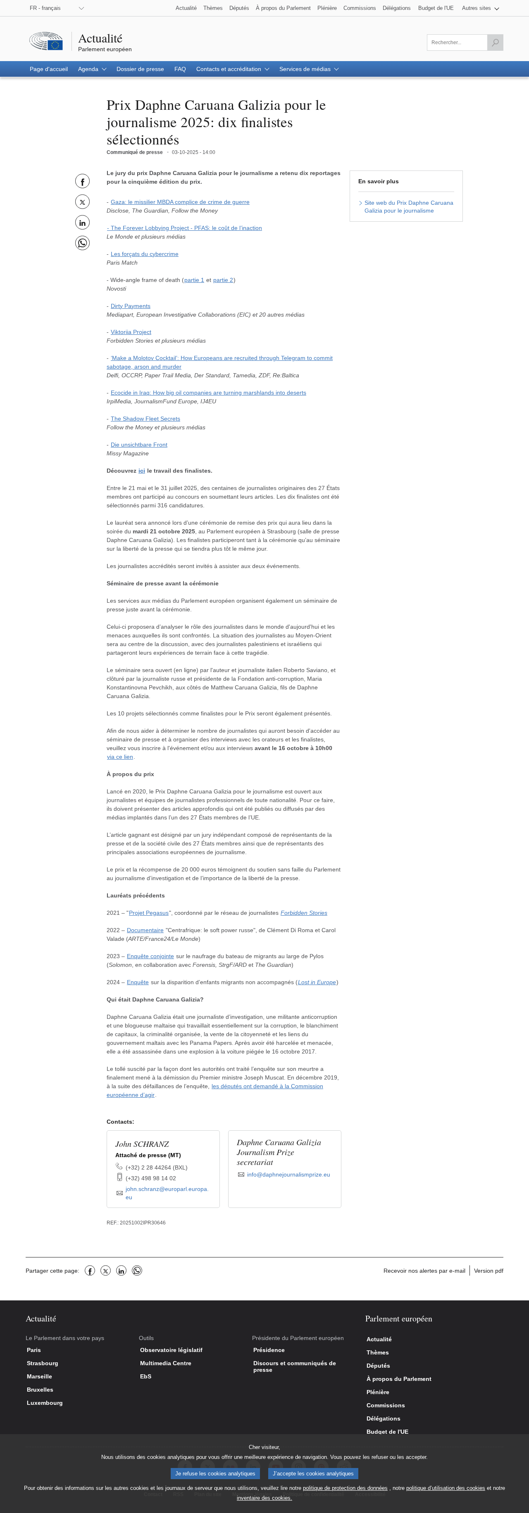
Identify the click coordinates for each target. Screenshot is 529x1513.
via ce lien (120, 756)
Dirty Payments (130, 306)
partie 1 (194, 280)
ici (141, 470)
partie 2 (223, 280)
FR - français (45, 8)
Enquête (138, 982)
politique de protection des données (345, 1488)
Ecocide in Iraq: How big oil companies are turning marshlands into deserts (208, 392)
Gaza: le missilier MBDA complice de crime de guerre (180, 202)
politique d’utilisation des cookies (445, 1488)
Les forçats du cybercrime (145, 254)
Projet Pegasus (149, 912)
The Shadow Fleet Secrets (145, 418)
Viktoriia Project (131, 332)
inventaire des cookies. (264, 1498)
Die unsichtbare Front (139, 444)
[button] (480, 8)
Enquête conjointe (150, 956)
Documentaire (145, 930)
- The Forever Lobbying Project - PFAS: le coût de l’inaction (184, 228)
